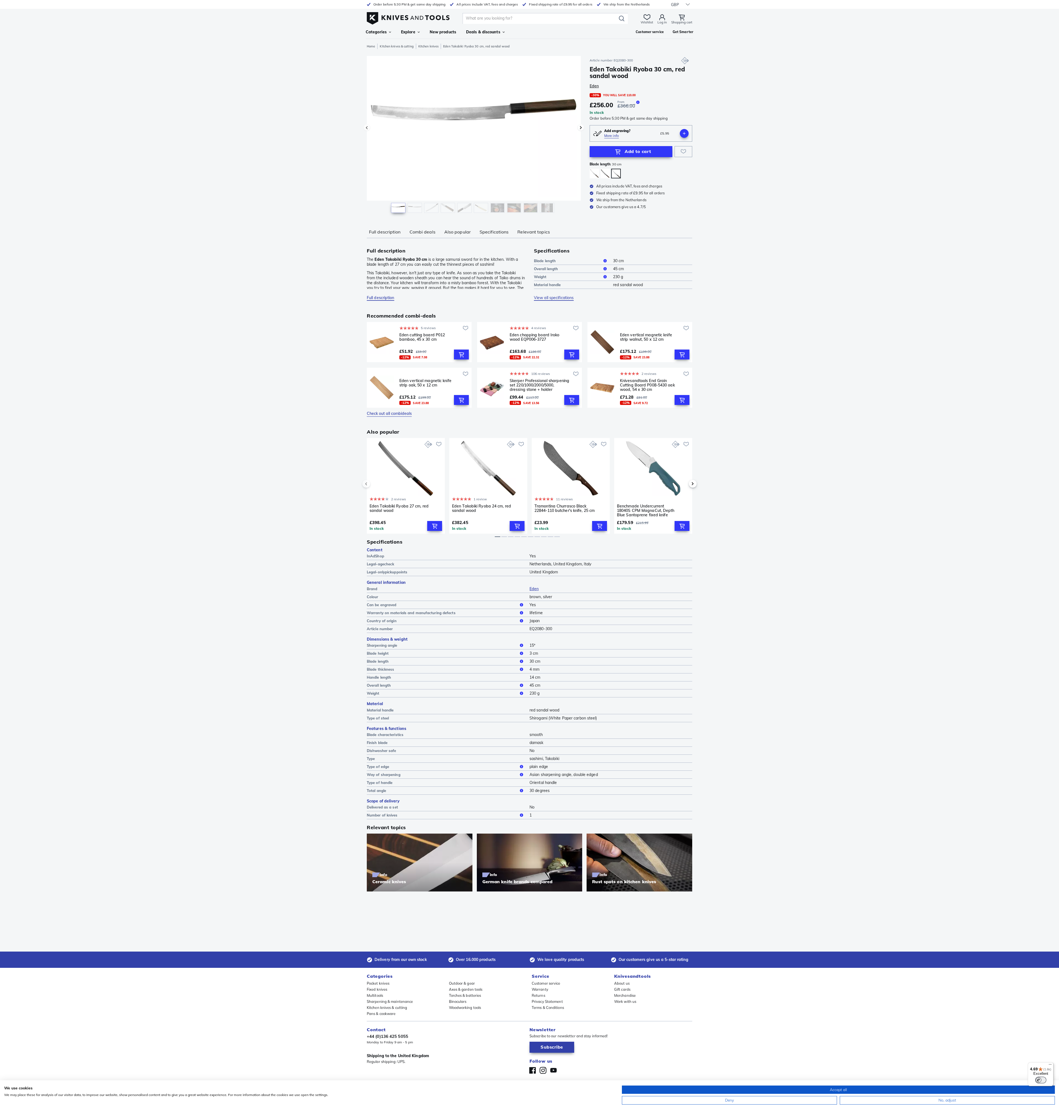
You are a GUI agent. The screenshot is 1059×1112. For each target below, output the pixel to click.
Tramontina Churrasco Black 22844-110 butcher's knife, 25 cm (564, 508)
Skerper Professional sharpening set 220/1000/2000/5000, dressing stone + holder (539, 385)
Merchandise (625, 995)
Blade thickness (380, 669)
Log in (662, 22)
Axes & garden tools (466, 989)
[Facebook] (532, 1070)
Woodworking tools (465, 1007)
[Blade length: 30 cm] (616, 173)
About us (622, 983)
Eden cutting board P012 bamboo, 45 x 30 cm (422, 337)
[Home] (408, 17)
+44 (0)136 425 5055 (387, 1036)
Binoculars (458, 1001)
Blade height (378, 653)
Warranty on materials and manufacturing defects (411, 613)
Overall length (546, 269)
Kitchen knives (428, 46)
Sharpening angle (382, 645)
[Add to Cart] (461, 354)
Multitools (375, 995)
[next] (683, 483)
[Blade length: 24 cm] (594, 173)
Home (371, 46)
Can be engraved (382, 605)
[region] (474, 135)
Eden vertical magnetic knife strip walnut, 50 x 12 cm (646, 337)
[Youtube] (553, 1070)
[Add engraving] (684, 133)
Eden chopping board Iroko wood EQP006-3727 (535, 337)
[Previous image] (366, 127)
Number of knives (382, 815)
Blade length (545, 261)
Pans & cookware (381, 1013)
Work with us (625, 1001)
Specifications (494, 232)
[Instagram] (543, 1070)
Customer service (546, 983)
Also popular (457, 232)
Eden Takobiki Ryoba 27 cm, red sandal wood (399, 508)
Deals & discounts (483, 31)
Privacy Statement (547, 1001)
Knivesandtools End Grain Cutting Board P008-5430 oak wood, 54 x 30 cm (647, 385)
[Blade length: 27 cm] (605, 173)
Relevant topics (533, 232)
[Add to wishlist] (683, 151)
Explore (408, 31)
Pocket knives (378, 983)
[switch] (1040, 1080)
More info (611, 136)
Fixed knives (377, 989)
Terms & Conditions (548, 1007)
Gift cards (622, 989)
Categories (376, 31)
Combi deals (422, 232)
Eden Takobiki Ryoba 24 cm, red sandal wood (481, 508)
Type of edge (378, 766)
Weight (540, 277)
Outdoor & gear (462, 983)
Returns (538, 995)
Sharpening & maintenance (390, 1001)
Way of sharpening (383, 774)
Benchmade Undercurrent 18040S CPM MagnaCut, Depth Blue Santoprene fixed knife (646, 510)
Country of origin (382, 621)
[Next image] (580, 127)
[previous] (375, 483)
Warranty (540, 989)
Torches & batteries (465, 995)
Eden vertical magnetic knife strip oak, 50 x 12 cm (425, 383)
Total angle (376, 790)
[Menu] (1050, 1065)
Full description (385, 232)
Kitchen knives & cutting (396, 46)
